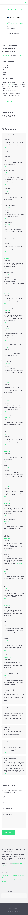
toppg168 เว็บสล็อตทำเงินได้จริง (13, 345)
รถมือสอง (6, 432)
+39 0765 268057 (11, 23)
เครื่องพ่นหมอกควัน (9, 239)
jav (4, 586)
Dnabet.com (7, 152)
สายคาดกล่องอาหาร (9, 484)
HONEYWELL (4, 56)
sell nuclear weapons (9, 308)
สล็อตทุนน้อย (7, 361)
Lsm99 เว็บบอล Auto (9, 205)
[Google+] (12, 10)
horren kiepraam (8, 603)
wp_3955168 (15, 55)
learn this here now (9, 291)
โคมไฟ (6, 742)
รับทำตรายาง (7, 727)
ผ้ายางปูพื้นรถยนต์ (9, 135)
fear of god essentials (10, 758)
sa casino (6, 326)
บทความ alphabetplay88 (11, 673)
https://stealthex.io (9, 272)
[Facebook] (8, 911)
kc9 (5, 398)
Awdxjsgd (6, 554)
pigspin (6, 449)
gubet (5, 465)
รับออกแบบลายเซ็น (9, 380)
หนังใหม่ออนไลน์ (8, 655)
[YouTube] (18, 10)
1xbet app (6, 621)
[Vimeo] (15, 10)
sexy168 (6, 708)
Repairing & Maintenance (12, 56)
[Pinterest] (21, 10)
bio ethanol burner (9, 170)
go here (6, 638)
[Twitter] (9, 10)
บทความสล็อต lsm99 (9, 222)
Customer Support (14, 33)
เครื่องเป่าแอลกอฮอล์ (9, 519)
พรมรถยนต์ (7, 189)
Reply (5, 147)
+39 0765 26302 (19, 23)
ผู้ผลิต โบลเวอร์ (8, 536)
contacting (11, 84)
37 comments (22, 55)
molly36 (6, 569)
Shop (3, 884)
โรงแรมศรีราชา (8, 501)
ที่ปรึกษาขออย (8, 415)
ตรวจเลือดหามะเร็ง (9, 690)
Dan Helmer (7, 256)
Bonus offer (19, 563)
